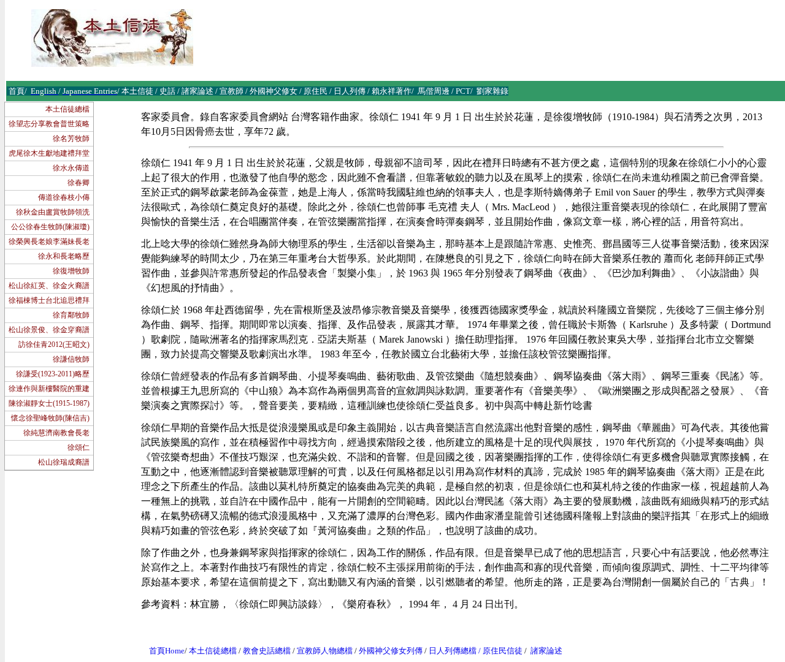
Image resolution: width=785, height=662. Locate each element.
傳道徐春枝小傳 (64, 197)
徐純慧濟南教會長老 (56, 432)
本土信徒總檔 (67, 109)
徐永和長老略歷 (64, 256)
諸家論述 (546, 650)
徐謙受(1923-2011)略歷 (53, 374)
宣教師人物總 (321, 650)
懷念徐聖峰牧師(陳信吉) (50, 418)
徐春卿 (78, 182)
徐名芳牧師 (71, 138)
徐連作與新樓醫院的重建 (49, 388)
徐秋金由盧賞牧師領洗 (53, 212)
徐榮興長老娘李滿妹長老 (49, 241)
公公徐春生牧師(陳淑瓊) (50, 227)
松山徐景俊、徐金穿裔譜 (49, 329)
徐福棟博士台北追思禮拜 (49, 300)
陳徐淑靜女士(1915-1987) (49, 403)
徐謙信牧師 (71, 359)
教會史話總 (263, 650)
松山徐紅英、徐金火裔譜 (49, 285)
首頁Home (167, 650)
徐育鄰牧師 (71, 315)
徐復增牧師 (71, 271)
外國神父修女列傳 (391, 650)
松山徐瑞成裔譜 (64, 462)
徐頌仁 (78, 447)
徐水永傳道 (71, 168)
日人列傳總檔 (453, 650)
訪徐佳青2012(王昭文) (54, 344)
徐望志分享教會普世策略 (49, 124)
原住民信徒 (503, 650)
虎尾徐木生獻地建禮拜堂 (49, 153)
